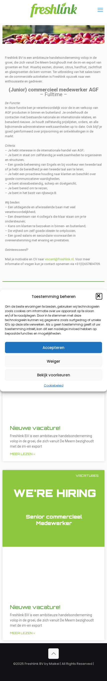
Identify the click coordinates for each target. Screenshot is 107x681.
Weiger (53, 361)
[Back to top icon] (53, 653)
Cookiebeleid (53, 385)
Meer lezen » (22, 454)
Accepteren (53, 347)
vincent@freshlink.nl (59, 259)
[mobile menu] (100, 10)
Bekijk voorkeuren (53, 374)
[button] (99, 296)
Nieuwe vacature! (35, 428)
